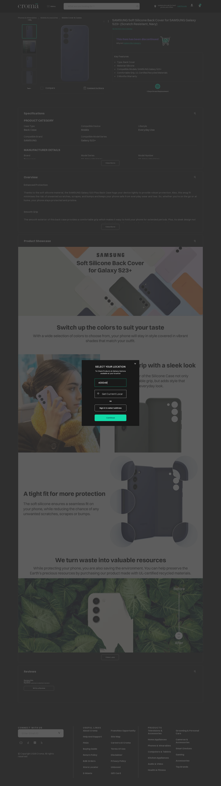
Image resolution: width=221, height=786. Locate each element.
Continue (110, 418)
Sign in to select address (110, 408)
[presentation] (110, 383)
